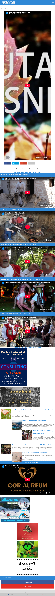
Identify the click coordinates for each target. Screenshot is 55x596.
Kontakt (33, 592)
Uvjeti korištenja (23, 592)
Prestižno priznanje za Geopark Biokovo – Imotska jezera (34, 420)
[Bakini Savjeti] (27, 531)
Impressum (29, 592)
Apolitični (8, 2)
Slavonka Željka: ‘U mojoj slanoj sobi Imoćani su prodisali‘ (34, 452)
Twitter (27, 594)
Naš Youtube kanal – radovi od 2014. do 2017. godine (27, 172)
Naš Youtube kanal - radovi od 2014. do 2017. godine (27, 347)
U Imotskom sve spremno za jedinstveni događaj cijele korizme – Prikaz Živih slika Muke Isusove (33, 444)
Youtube (28, 586)
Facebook (28, 582)
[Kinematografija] (27, 567)
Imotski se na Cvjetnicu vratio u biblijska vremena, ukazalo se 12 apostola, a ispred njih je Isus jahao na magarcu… (43, 432)
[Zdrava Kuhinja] (27, 549)
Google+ (44, 594)
